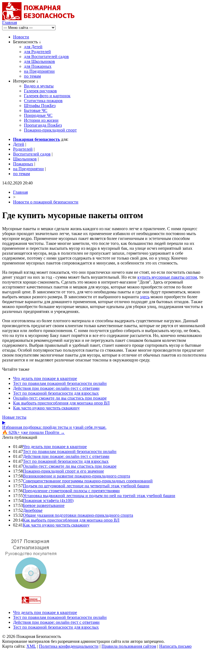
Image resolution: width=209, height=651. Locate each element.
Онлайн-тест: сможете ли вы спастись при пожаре (60, 398)
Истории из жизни (41, 120)
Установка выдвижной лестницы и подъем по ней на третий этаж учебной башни (99, 495)
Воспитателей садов (32, 154)
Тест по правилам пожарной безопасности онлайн (60, 383)
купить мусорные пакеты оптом (167, 277)
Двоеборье (32, 510)
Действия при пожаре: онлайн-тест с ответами (56, 388)
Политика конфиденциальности (69, 646)
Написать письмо (175, 646)
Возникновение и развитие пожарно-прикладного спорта (76, 476)
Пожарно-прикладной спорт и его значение (63, 471)
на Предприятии (39, 71)
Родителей (23, 149)
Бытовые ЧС (35, 110)
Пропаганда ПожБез (43, 125)
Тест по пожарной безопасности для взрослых (56, 393)
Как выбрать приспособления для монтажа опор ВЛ (61, 403)
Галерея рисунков (40, 91)
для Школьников (39, 61)
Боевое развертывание (43, 505)
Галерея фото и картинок (47, 95)
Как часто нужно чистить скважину (46, 408)
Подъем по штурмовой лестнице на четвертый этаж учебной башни (86, 485)
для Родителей (37, 51)
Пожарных (23, 164)
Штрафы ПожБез (40, 105)
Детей (18, 144)
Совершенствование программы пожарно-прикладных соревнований (88, 481)
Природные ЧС (38, 115)
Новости (21, 37)
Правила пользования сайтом (129, 646)
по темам (32, 76)
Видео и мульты (39, 86)
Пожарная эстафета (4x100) (48, 500)
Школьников (25, 159)
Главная (9, 22)
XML (31, 646)
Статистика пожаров (43, 100)
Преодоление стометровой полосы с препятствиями (71, 490)
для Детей (33, 46)
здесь (144, 296)
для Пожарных (37, 66)
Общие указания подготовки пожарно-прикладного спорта (78, 515)
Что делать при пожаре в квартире (45, 378)
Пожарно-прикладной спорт (50, 130)
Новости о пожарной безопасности (45, 202)
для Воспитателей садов (46, 56)
